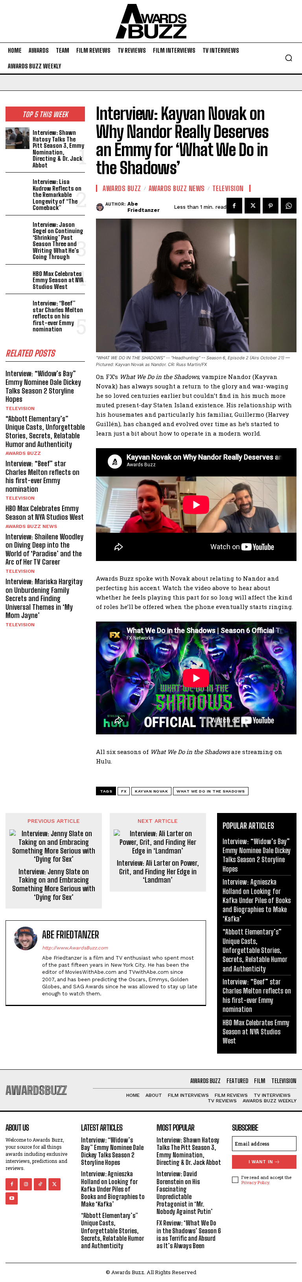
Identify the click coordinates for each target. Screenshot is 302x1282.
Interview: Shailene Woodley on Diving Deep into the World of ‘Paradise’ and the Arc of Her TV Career (44, 549)
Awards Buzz (23, 453)
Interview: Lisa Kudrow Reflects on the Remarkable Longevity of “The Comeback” (57, 194)
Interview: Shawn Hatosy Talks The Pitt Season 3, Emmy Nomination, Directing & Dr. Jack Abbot (58, 149)
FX (123, 791)
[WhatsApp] (288, 205)
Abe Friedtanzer (143, 207)
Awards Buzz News (31, 526)
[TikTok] (40, 1184)
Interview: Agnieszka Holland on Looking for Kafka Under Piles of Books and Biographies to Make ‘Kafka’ (257, 900)
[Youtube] (12, 1198)
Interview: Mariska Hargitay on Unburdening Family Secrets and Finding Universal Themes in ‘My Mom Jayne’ (44, 598)
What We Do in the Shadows (211, 791)
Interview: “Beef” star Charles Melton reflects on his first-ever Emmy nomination (58, 316)
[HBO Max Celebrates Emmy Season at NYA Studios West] (17, 279)
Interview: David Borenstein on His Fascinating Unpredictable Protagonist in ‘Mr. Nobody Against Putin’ (185, 1192)
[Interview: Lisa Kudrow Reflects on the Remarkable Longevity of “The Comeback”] (17, 187)
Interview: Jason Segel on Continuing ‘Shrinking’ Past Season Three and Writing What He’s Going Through (58, 241)
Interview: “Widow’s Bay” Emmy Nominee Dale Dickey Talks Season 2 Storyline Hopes (43, 386)
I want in (261, 1161)
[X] (252, 205)
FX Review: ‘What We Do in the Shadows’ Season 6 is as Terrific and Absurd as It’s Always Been (189, 1234)
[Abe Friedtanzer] (100, 207)
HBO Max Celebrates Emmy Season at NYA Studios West (58, 280)
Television (20, 408)
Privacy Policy (255, 1182)
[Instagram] (26, 1184)
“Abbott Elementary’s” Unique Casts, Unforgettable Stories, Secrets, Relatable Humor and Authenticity (45, 431)
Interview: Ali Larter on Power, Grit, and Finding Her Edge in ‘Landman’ (158, 871)
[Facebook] (234, 205)
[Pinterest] (270, 205)
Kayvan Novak (151, 791)
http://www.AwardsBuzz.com (75, 948)
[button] (288, 58)
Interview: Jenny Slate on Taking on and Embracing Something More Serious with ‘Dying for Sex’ (53, 884)
